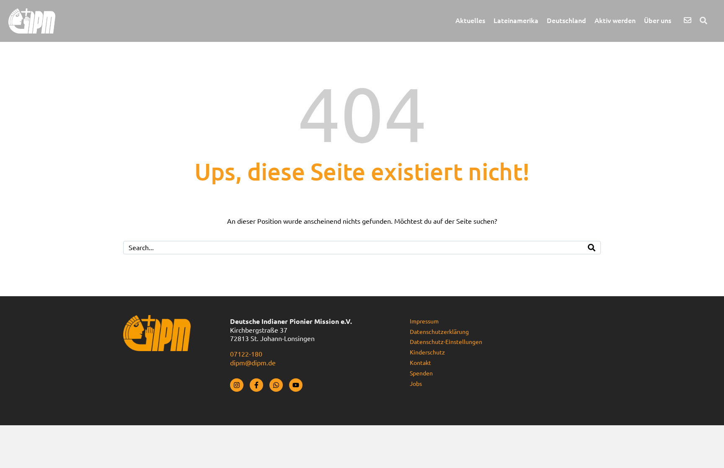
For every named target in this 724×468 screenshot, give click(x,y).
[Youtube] (296, 385)
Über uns (657, 20)
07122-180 (246, 354)
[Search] (591, 247)
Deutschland (566, 20)
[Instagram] (236, 385)
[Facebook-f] (256, 385)
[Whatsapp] (276, 385)
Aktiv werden (615, 20)
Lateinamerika (516, 20)
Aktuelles (470, 20)
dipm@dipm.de (253, 363)
